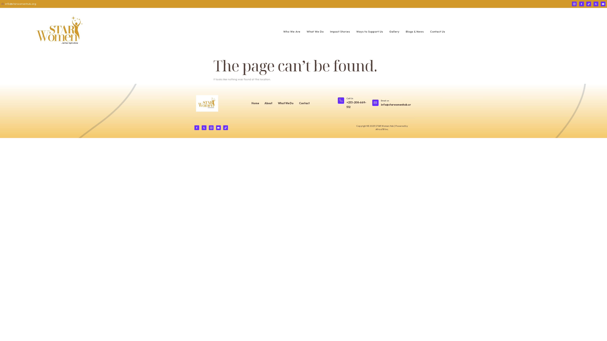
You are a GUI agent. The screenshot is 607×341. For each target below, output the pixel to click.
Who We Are (291, 31)
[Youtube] (603, 4)
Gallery (394, 31)
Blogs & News (415, 31)
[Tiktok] (588, 4)
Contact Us (437, 31)
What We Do (315, 31)
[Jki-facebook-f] (581, 4)
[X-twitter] (596, 4)
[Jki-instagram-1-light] (574, 4)
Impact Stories (340, 31)
